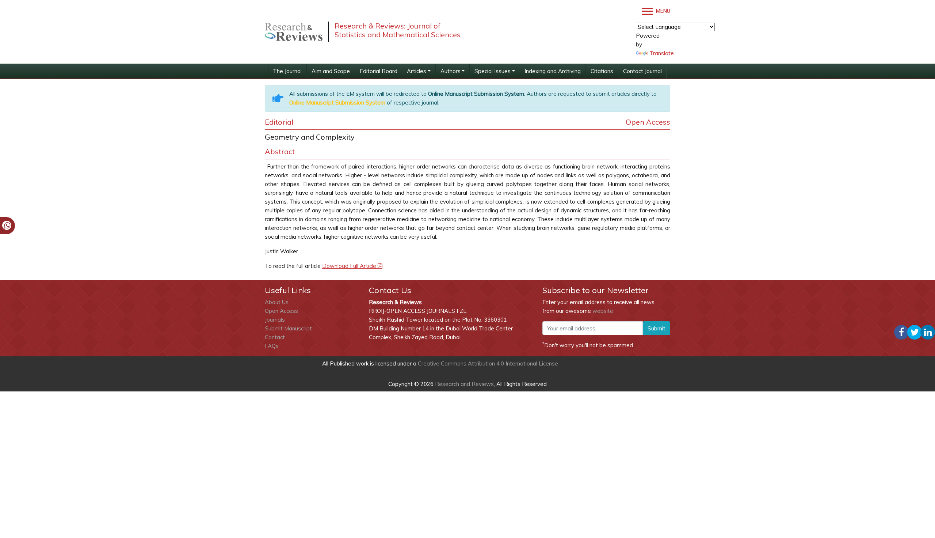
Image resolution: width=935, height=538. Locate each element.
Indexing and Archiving (552, 71)
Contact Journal (642, 71)
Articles (416, 71)
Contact (275, 337)
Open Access (281, 310)
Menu (662, 11)
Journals (275, 319)
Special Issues (492, 71)
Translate (661, 53)
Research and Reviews (464, 383)
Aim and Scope (331, 71)
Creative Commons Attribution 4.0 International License (488, 363)
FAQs (272, 345)
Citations (602, 71)
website (602, 310)
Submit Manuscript (288, 328)
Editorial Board (378, 71)
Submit (656, 328)
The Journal (287, 71)
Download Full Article (350, 265)
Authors (450, 71)
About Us (277, 302)
